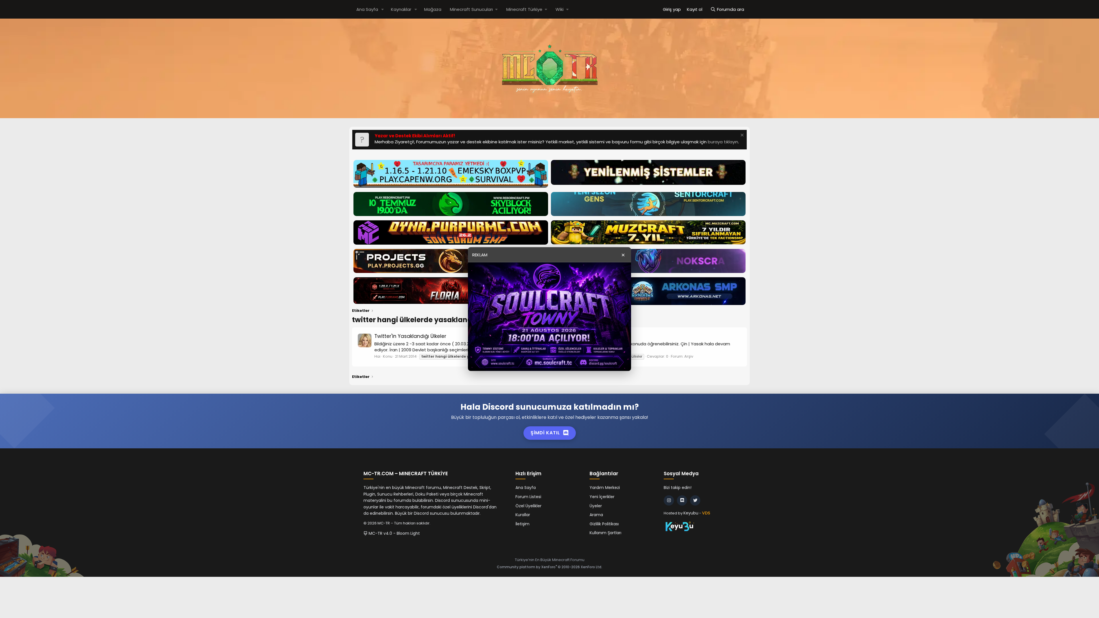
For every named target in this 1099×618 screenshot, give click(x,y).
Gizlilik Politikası (604, 524)
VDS (706, 513)
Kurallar (522, 515)
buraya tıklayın (723, 142)
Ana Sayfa (367, 9)
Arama (596, 515)
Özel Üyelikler (528, 506)
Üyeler (596, 506)
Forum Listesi (528, 497)
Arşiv (688, 356)
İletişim (522, 524)
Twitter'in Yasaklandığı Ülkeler (410, 336)
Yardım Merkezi (605, 487)
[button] (383, 9)
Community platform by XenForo (549, 566)
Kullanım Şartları (605, 533)
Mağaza (432, 9)
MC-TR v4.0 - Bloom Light (393, 533)
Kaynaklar (401, 9)
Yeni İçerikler (602, 497)
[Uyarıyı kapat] (741, 136)
